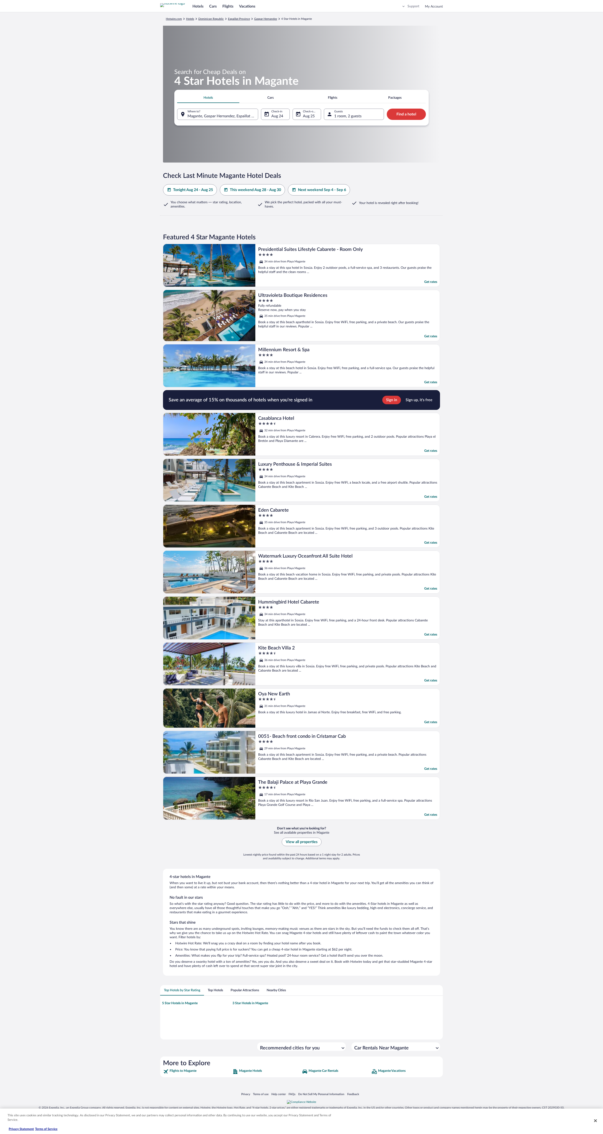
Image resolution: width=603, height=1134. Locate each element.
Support (413, 6)
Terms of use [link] (261, 1094)
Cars (213, 6)
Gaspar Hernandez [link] (265, 18)
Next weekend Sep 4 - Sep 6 (322, 190)
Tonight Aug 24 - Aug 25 (193, 190)
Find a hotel (406, 114)
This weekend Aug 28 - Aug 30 (255, 190)
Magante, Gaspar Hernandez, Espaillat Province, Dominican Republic (222, 116)
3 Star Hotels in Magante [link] (250, 1003)
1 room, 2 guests (348, 116)
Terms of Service (46, 1129)
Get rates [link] (430, 282)
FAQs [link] (292, 1094)
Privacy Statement (21, 1129)
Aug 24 (277, 116)
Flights (227, 6)
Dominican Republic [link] (211, 18)
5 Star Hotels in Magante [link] (180, 1003)
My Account (434, 6)
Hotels (198, 6)
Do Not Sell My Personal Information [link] (321, 1094)
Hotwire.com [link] (174, 18)
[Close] (595, 1120)
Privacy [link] (245, 1094)
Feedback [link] (353, 1094)
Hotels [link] (190, 18)
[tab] (208, 98)
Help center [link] (278, 1094)
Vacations (247, 6)
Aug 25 (309, 116)
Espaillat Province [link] (239, 18)
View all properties (302, 842)
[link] (197, 1071)
